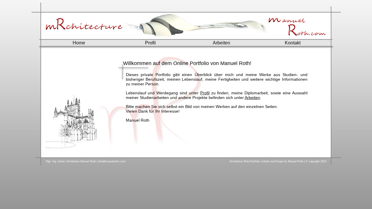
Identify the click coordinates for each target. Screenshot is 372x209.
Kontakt (293, 42)
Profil (150, 42)
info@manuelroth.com (111, 161)
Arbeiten (221, 42)
